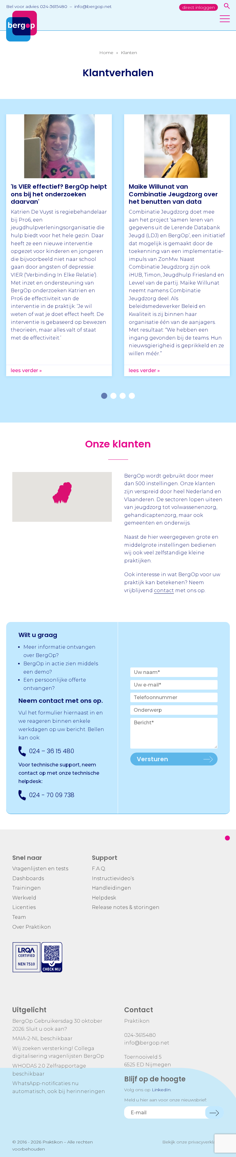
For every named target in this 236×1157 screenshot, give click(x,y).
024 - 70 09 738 (51, 795)
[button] (57, 500)
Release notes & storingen (125, 907)
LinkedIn (161, 1089)
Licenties (24, 907)
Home (106, 52)
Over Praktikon (31, 927)
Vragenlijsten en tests (40, 869)
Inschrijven (214, 1112)
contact (164, 590)
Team (19, 917)
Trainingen (26, 888)
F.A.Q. (99, 869)
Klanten (129, 52)
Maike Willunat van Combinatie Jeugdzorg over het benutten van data (173, 194)
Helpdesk (104, 898)
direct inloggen (198, 7)
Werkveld (24, 898)
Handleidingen (111, 888)
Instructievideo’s (113, 878)
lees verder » (26, 370)
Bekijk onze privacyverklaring (193, 1142)
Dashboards (28, 878)
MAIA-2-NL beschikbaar (42, 1038)
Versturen (152, 759)
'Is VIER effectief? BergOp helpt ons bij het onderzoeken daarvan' (59, 194)
